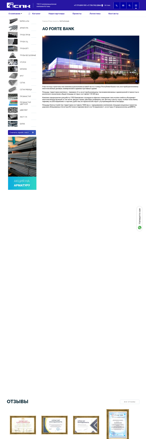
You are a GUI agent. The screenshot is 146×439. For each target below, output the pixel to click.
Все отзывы (129, 402)
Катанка (23, 69)
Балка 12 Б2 (24, 21)
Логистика (95, 13)
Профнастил (25, 96)
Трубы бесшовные (28, 55)
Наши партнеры (56, 13)
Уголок (23, 62)
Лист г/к (23, 117)
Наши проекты (54, 21)
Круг (22, 76)
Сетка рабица (26, 89)
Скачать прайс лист (19, 132)
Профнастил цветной (25, 103)
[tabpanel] (90, 60)
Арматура (24, 28)
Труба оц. (24, 42)
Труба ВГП (24, 48)
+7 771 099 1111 (80, 5)
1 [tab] (136, 81)
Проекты (77, 13)
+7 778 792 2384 (94, 5)
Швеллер (23, 110)
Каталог (36, 13)
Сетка (22, 83)
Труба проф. (25, 35)
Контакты (113, 13)
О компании (14, 13)
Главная (45, 21)
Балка (22, 124)
